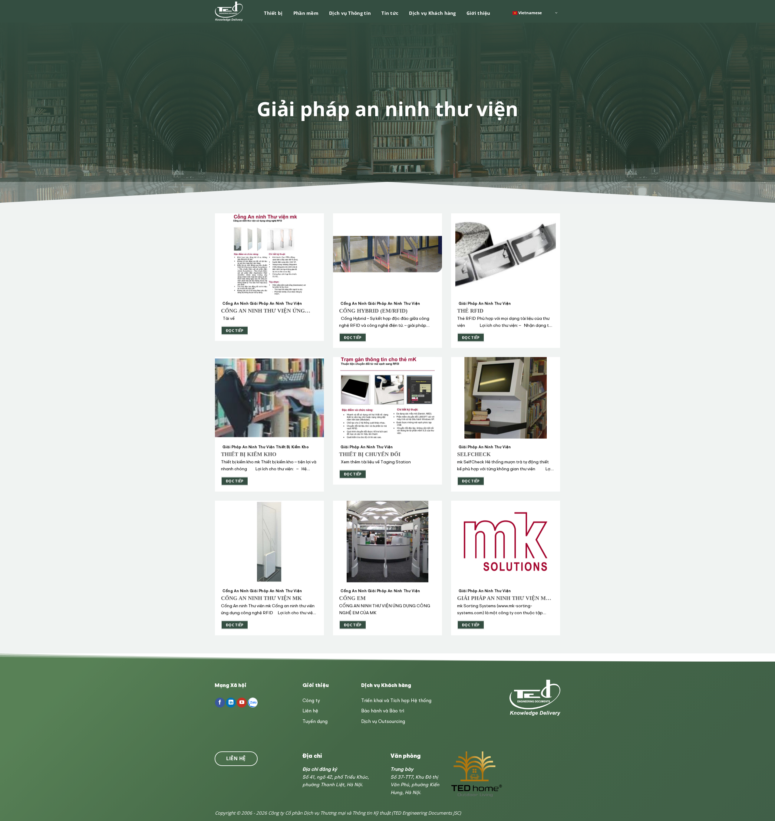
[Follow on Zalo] (253, 703)
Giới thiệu (478, 13)
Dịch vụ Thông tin (350, 13)
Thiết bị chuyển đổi (370, 454)
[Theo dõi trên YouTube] (242, 703)
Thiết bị (273, 13)
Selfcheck (474, 454)
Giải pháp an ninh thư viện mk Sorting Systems (503, 598)
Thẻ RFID (470, 311)
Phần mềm (305, 13)
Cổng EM (352, 598)
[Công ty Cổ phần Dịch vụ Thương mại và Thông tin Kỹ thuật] (229, 11)
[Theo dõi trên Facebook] (220, 703)
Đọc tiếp (235, 330)
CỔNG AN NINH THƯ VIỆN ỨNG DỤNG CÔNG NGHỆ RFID (263, 311)
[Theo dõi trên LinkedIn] (231, 703)
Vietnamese (529, 12)
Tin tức (389, 13)
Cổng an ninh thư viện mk (261, 598)
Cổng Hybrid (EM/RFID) (373, 311)
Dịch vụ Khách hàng (432, 13)
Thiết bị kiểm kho (248, 454)
